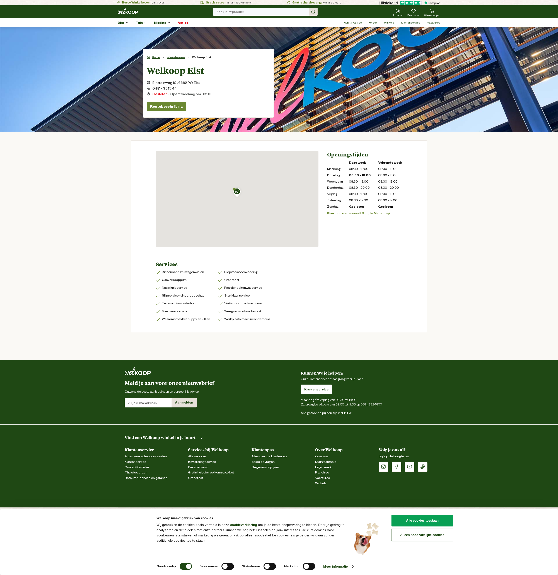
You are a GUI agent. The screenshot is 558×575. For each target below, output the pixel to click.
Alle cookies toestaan (422, 520)
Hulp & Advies (353, 22)
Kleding (160, 22)
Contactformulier (137, 467)
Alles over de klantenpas (269, 456)
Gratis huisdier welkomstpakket (211, 472)
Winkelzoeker (176, 57)
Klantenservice (410, 22)
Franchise (322, 472)
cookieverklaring (243, 525)
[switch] (227, 566)
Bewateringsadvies (202, 462)
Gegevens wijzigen (265, 467)
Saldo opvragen (263, 462)
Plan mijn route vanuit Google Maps (354, 213)
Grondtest (195, 478)
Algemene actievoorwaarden (146, 456)
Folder (373, 22)
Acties (183, 22)
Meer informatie (335, 566)
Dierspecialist (198, 467)
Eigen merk (323, 467)
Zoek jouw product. (230, 11)
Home (156, 57)
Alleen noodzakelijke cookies (422, 535)
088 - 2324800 (371, 404)
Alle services (197, 456)
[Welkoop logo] (128, 11)
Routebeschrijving (166, 106)
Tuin (139, 22)
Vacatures (433, 22)
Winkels (389, 22)
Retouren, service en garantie (146, 478)
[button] (237, 192)
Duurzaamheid (325, 462)
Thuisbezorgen (136, 472)
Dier (121, 22)
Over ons (321, 456)
